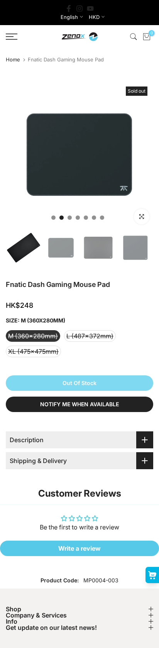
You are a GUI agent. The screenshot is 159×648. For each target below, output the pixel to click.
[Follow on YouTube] (90, 8)
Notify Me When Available (79, 404)
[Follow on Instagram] (79, 8)
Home (13, 59)
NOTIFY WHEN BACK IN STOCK (147, 324)
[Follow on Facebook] (68, 8)
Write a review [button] (79, 548)
